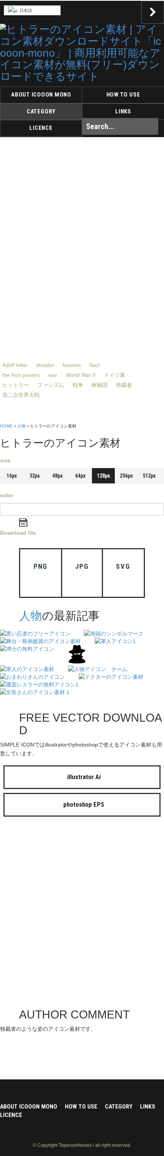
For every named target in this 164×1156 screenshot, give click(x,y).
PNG (41, 566)
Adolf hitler (15, 365)
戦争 (77, 385)
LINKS (123, 111)
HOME (6, 426)
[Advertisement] (82, 914)
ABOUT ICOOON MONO (41, 94)
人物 (21, 426)
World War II (80, 375)
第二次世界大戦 (21, 395)
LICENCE (40, 127)
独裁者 (124, 385)
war (52, 375)
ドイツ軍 (114, 375)
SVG (123, 566)
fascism (72, 365)
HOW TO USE (123, 94)
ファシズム (50, 385)
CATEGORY (41, 111)
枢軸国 (100, 385)
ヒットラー (15, 385)
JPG (82, 566)
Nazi (94, 365)
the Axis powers (21, 375)
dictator (45, 365)
